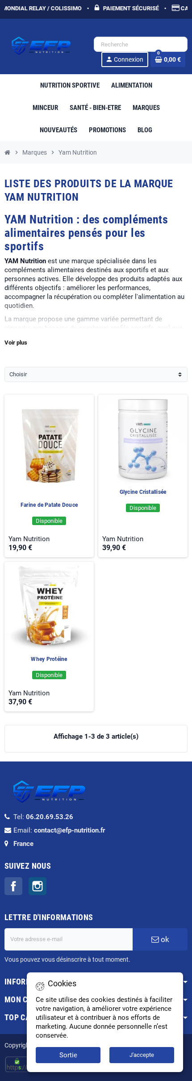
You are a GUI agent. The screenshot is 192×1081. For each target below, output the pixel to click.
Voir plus (15, 342)
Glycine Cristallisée (143, 492)
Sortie (68, 1055)
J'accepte (141, 1055)
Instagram (37, 886)
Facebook (13, 886)
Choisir (18, 374)
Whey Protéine (49, 659)
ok (164, 939)
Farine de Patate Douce (49, 505)
